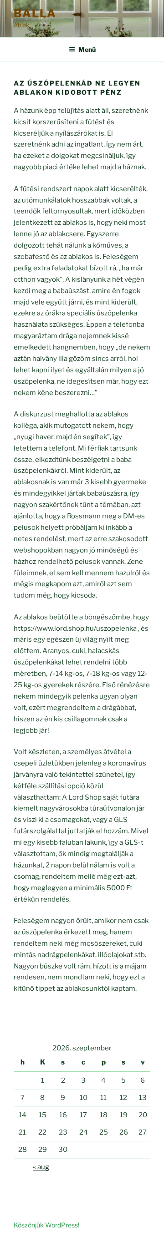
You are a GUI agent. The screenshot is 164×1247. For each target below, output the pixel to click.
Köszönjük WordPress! (46, 1225)
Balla (35, 13)
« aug (41, 1167)
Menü (87, 49)
